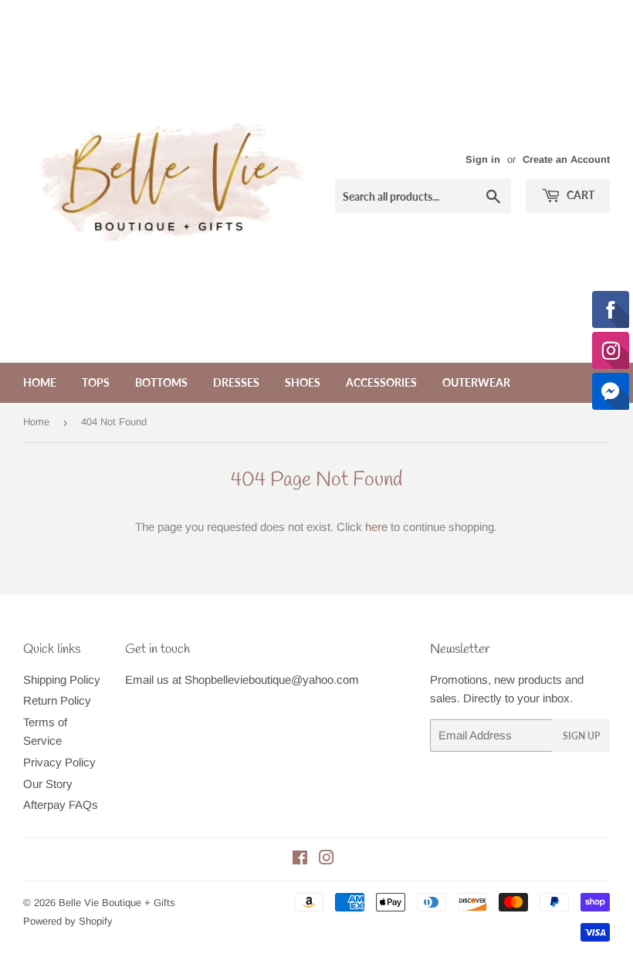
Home (39, 382)
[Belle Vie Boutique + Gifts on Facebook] (300, 859)
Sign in (482, 159)
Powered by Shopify (68, 921)
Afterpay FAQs (60, 804)
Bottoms (161, 382)
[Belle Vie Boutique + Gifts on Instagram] (326, 859)
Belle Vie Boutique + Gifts (117, 902)
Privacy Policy (59, 762)
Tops (96, 382)
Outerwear (476, 382)
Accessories (381, 382)
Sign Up (581, 736)
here (376, 526)
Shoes (302, 382)
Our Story (48, 783)
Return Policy (57, 700)
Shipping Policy (61, 679)
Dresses (236, 382)
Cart (579, 194)
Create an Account (566, 159)
